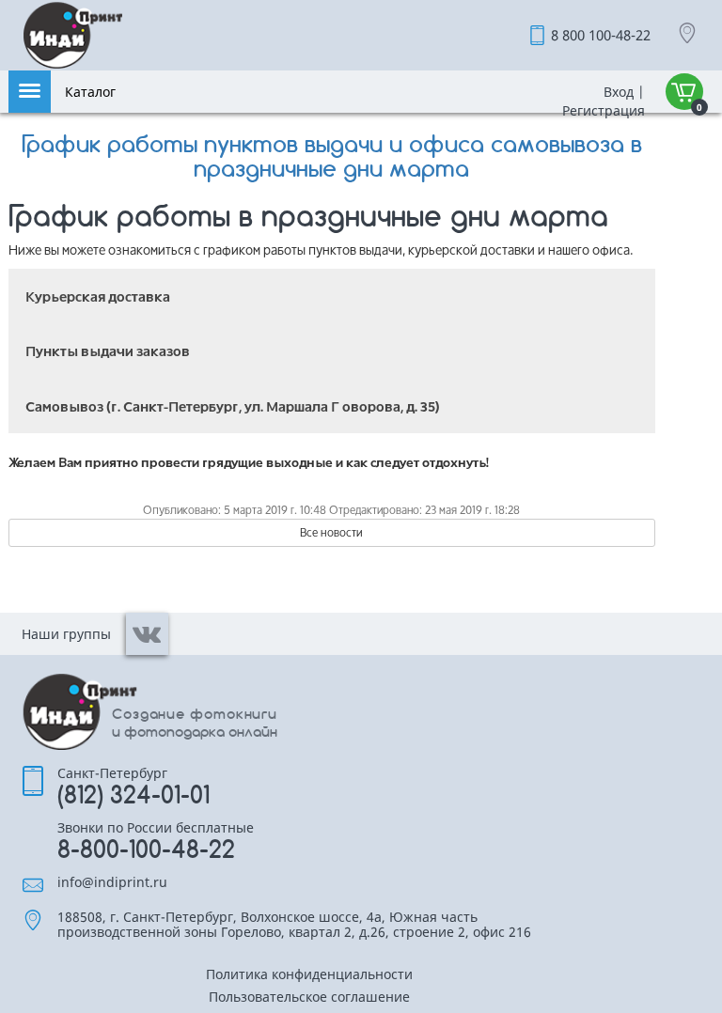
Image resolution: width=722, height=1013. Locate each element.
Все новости (331, 532)
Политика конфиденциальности (309, 975)
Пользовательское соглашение (309, 997)
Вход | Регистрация (601, 101)
